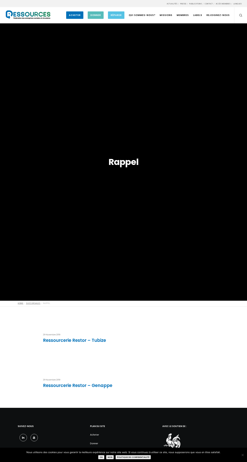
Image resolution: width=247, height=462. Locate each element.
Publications (195, 3)
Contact (209, 3)
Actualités (172, 3)
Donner (94, 443)
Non (110, 457)
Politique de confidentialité (133, 457)
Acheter (94, 435)
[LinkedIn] (23, 437)
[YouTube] (34, 437)
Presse (183, 3)
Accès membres (223, 3)
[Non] (242, 455)
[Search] (238, 15)
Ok (101, 457)
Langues (237, 3)
